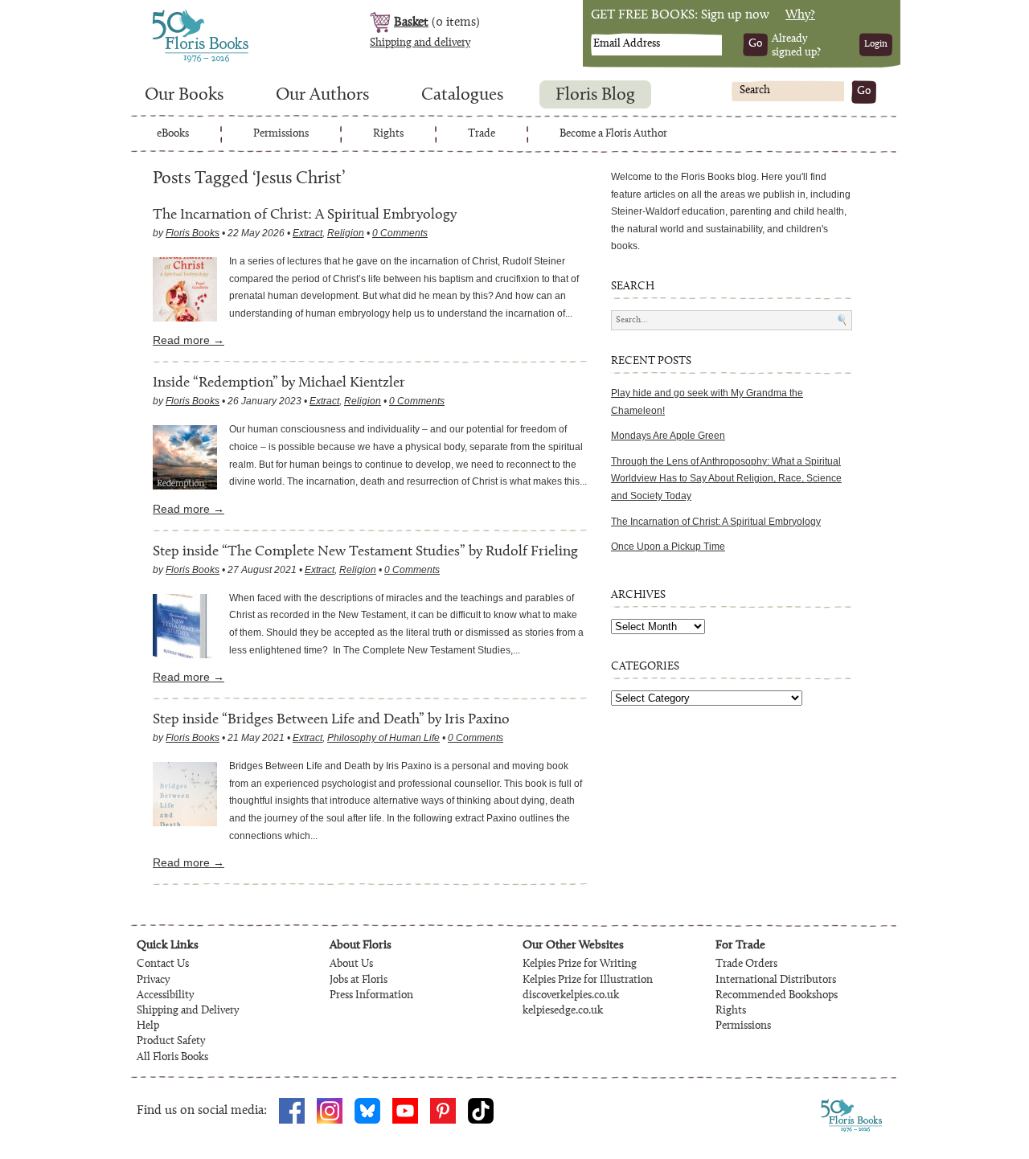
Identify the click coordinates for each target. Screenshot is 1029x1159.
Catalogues (462, 95)
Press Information (371, 995)
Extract (307, 233)
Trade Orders (746, 964)
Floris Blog (595, 95)
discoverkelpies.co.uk (571, 995)
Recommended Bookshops (776, 995)
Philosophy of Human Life (383, 737)
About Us (351, 964)
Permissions (281, 134)
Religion (345, 233)
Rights (388, 134)
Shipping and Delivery (188, 1011)
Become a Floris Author (613, 134)
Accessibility (165, 995)
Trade (481, 134)
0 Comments (400, 233)
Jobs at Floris (358, 980)
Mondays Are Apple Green (668, 435)
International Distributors (775, 980)
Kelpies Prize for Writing (580, 964)
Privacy (153, 980)
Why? (800, 15)
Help (148, 1026)
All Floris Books (172, 1057)
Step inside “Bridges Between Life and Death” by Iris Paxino (331, 719)
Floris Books (170, 14)
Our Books (184, 95)
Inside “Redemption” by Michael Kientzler (279, 383)
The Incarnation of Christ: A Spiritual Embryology (305, 215)
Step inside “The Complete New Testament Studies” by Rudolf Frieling (365, 551)
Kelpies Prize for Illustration (588, 980)
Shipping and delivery (420, 43)
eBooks (173, 134)
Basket (411, 22)
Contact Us (163, 964)
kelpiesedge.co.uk (563, 1011)
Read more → (188, 340)
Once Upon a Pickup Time (668, 546)
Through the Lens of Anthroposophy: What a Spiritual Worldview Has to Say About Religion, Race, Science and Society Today (726, 479)
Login (876, 44)
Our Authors (322, 95)
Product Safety (171, 1041)
